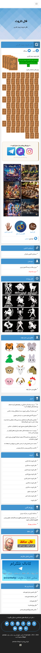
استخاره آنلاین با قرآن (30, 254)
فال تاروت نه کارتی (31, 482)
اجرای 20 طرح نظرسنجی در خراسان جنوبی (24, 415)
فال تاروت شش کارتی (30, 478)
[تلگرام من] (29, 623)
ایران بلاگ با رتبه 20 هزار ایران (28, 267)
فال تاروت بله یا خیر (30, 495)
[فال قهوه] (30, 190)
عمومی (27, 238)
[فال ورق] (12, 208)
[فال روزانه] (12, 173)
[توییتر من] (7, 623)
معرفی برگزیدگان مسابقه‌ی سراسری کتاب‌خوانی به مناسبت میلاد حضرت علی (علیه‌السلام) (21, 420)
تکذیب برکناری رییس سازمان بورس (26, 447)
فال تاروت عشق (31, 491)
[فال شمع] (12, 190)
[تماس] (12, 623)
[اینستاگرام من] (18, 623)
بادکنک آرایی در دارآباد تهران (28, 513)
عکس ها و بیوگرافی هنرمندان (28, 609)
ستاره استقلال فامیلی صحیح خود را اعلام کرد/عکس (22, 426)
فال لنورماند (33, 600)
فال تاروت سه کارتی (30, 465)
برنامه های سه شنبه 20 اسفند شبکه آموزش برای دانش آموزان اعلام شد (21, 437)
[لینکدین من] (15, 628)
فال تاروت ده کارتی (31, 487)
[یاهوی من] (34, 623)
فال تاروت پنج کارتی (30, 473)
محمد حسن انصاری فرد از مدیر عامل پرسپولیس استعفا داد (20, 443)
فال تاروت (21, 21)
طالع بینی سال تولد (31, 389)
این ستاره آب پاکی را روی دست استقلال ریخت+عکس (21, 410)
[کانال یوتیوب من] (20, 628)
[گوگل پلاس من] (26, 628)
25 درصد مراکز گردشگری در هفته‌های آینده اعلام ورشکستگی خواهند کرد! (23, 405)
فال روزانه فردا (32, 605)
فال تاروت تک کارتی (30, 460)
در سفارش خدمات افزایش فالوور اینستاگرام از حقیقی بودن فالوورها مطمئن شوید (21, 518)
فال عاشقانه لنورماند (30, 596)
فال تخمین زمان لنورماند (29, 592)
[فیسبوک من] (23, 623)
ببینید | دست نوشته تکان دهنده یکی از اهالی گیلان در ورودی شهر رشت (22, 431)
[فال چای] (30, 208)
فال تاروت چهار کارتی (24, 45)
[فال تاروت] (30, 173)
